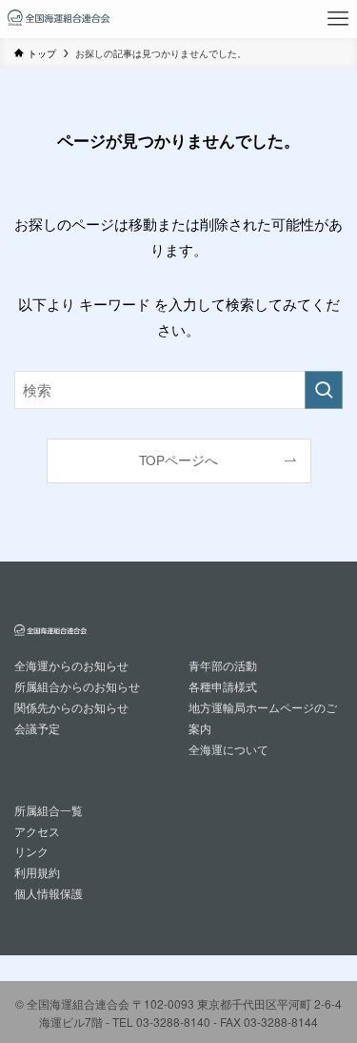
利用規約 (37, 872)
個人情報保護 (48, 893)
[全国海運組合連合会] (58, 19)
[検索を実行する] (324, 390)
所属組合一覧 (48, 810)
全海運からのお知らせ (71, 665)
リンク (31, 851)
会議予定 (37, 728)
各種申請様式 (222, 686)
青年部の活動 (222, 665)
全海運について (228, 749)
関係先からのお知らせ (71, 707)
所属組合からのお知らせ (77, 686)
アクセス (37, 831)
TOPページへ (178, 460)
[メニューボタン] (338, 19)
